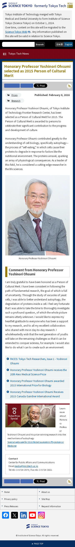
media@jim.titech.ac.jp (26, 466)
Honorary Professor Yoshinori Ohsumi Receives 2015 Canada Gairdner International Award (36, 394)
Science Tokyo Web (16, 31)
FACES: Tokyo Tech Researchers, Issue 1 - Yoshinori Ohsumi (38, 361)
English (68, 44)
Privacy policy (10, 499)
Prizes (14, 95)
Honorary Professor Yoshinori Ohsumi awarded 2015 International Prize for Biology (37, 383)
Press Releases (11, 506)
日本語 (59, 44)
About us (45, 492)
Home (7, 492)
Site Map (45, 499)
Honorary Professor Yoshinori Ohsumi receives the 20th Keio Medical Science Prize (38, 372)
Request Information (51, 506)
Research (15, 100)
